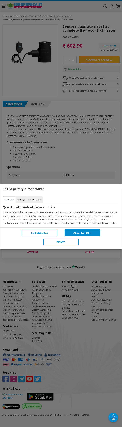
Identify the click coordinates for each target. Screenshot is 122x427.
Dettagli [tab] (21, 199)
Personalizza (39, 232)
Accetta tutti (82, 232)
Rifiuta (61, 241)
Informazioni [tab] (34, 199)
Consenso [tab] (9, 199)
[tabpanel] (61, 215)
